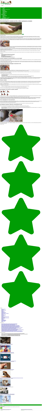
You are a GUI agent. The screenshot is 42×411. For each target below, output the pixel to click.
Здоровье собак (3, 14)
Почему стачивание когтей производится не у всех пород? (8, 54)
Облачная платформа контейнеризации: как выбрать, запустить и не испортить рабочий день (12, 331)
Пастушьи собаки (3, 315)
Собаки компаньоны (5, 11)
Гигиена (23, 34)
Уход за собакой (3, 7)
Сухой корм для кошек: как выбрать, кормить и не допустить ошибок (9, 330)
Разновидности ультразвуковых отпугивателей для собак (13, 335)
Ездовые (4, 13)
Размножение (3, 318)
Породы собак (3, 317)
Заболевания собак (3, 312)
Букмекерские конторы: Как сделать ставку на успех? (14, 334)
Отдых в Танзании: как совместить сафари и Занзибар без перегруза (9, 324)
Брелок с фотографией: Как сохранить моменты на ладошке (7, 369)
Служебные (4, 10)
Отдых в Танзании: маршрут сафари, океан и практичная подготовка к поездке (10, 325)
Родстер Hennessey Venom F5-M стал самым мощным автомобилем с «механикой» (14, 333)
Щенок (3, 16)
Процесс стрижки (3, 55)
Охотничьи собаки (3, 314)
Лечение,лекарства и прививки (6, 17)
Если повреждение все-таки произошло (6, 56)
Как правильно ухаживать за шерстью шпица (5, 386)
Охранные (4, 12)
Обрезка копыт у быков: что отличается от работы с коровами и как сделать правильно (11, 328)
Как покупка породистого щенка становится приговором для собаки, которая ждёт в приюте (11, 327)
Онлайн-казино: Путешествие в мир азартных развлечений (7, 352)
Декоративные (3, 311)
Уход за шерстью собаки (3, 402)
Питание (4, 8)
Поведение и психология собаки (5, 18)
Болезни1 (2, 309)
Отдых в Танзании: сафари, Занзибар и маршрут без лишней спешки (9, 323)
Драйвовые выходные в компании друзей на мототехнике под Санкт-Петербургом (10, 326)
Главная (2, 5)
